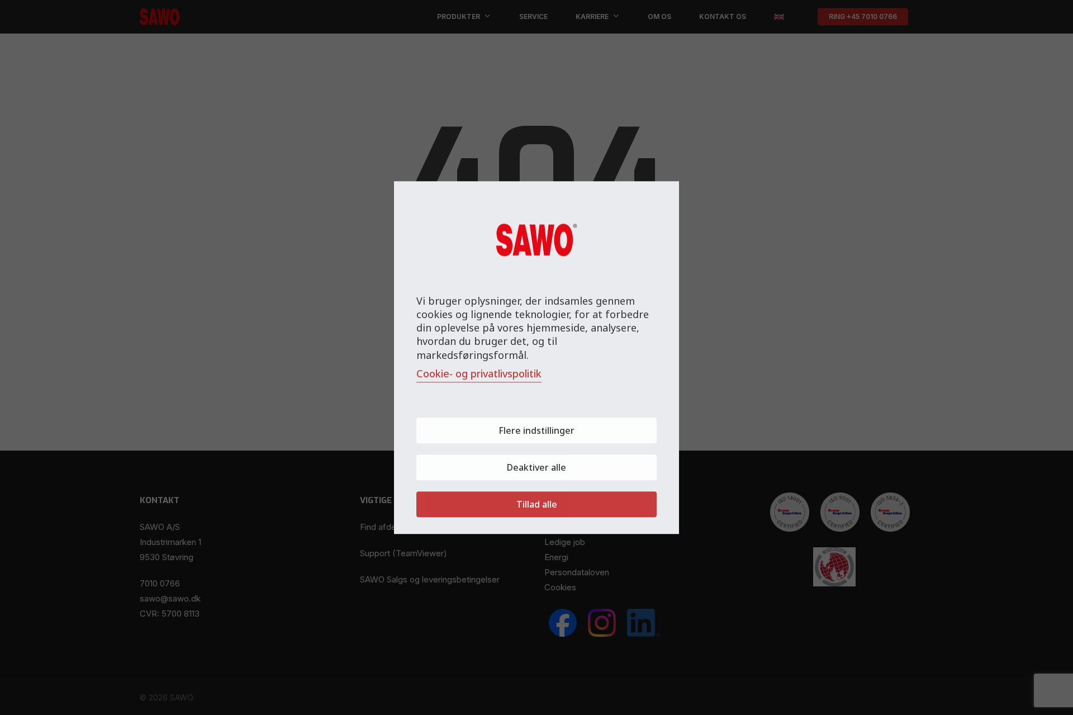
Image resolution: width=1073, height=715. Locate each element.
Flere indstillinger (536, 430)
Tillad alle (536, 504)
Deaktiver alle (536, 467)
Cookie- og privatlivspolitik (479, 373)
